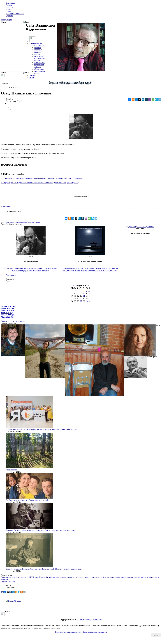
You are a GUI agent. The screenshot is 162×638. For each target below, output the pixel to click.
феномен (37, 48)
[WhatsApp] (153, 99)
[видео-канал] (3, 77)
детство (37, 54)
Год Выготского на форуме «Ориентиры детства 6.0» (27, 500)
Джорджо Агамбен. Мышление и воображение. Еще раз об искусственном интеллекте (41, 530)
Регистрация (11, 275)
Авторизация (6, 20)
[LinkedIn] (143, 99)
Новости (9, 7)
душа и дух (38, 56)
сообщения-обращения (124, 577)
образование (39, 69)
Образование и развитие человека (14, 577)
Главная (9, 5)
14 (84, 296)
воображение (39, 46)
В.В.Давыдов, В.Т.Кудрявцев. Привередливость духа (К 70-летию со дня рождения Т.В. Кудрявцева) (41, 178)
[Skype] (156, 99)
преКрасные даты (107, 577)
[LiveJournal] (146, 99)
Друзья (32, 75)
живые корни (39, 58)
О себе (8, 11)
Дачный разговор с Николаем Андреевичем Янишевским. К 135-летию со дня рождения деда (43, 569)
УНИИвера (33, 577)
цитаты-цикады (140, 577)
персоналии (39, 65)
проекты (37, 52)
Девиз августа (11, 470)
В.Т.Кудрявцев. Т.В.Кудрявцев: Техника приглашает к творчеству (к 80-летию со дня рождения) (40, 183)
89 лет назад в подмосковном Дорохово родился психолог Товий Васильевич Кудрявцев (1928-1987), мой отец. (31, 269)
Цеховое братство (46, 577)
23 (89, 299)
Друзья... (9, 9)
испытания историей (81, 577)
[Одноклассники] (133, 99)
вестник (37, 60)
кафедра (37, 67)
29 (87, 301)
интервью (38, 50)
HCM (31, 78)
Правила (9, 16)
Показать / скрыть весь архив (13, 321)
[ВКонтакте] (129, 99)
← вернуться (6, 206)
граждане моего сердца (30, 222)
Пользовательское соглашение (95, 632)
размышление (39, 63)
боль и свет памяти (13, 222)
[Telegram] (159, 99)
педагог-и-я (94, 577)
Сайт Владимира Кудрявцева (90, 620)
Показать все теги (8, 581)
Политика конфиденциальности (68, 632)
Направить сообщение (15, 14)
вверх (156, 635)
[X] (139, 99)
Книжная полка (35, 43)
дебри (36, 73)
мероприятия (39, 71)
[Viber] (149, 99)
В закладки (10, 3)
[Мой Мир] (136, 99)
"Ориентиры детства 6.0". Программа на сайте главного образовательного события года (41, 429)
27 (81, 301)
